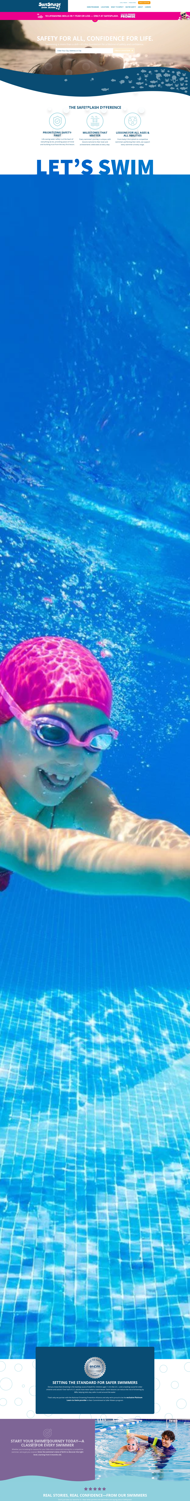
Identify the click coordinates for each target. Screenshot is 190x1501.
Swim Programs (93, 7)
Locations (105, 7)
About (140, 7)
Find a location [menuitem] (144, 2)
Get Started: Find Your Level (47, 1460)
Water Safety (130, 7)
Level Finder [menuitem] (123, 2)
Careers (148, 7)
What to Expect (117, 7)
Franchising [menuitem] (132, 2)
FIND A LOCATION (122, 50)
